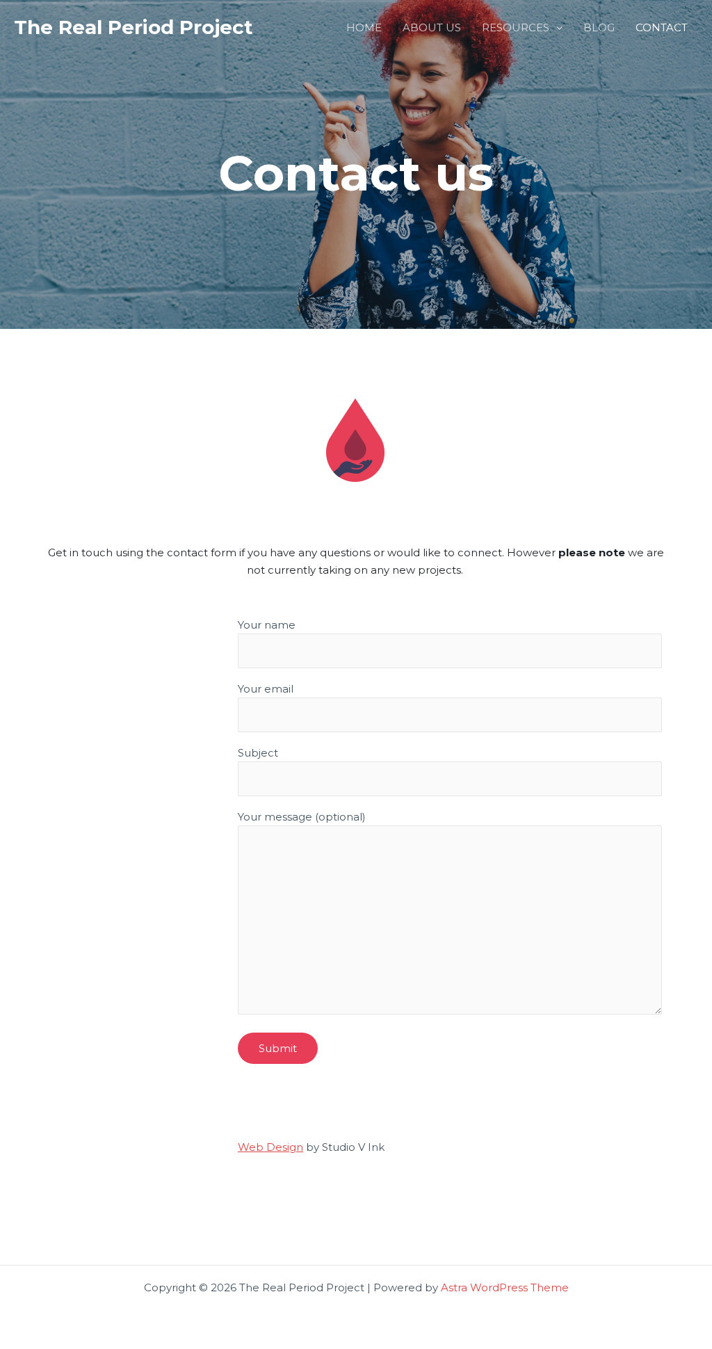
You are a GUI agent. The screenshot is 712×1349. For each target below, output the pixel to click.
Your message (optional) (302, 816)
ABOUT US (432, 27)
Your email (265, 688)
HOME (364, 27)
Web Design (270, 1147)
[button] (556, 28)
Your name (267, 624)
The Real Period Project (133, 27)
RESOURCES (515, 27)
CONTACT (662, 27)
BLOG (599, 27)
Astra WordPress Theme (505, 1287)
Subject (258, 752)
